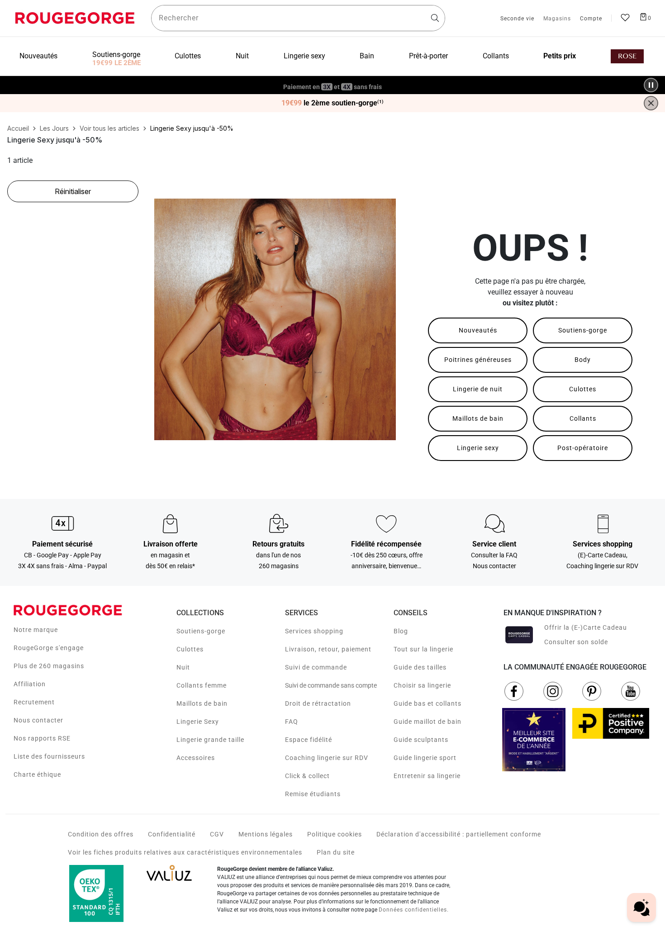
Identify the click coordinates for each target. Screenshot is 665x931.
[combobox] (298, 18)
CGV (217, 834)
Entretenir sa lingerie (427, 775)
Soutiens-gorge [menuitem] (116, 54)
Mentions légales (265, 834)
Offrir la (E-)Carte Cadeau (585, 627)
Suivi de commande (316, 667)
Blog (401, 631)
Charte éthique (37, 774)
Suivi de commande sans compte (331, 685)
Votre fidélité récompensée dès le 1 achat (332, 80)
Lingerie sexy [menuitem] (304, 56)
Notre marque (36, 629)
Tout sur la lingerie (423, 649)
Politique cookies (334, 834)
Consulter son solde (576, 642)
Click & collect (307, 775)
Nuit (183, 667)
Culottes (582, 389)
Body (583, 359)
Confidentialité (171, 834)
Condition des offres (100, 834)
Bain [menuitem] (367, 56)
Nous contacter (38, 720)
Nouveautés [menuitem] (38, 56)
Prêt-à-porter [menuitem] (428, 56)
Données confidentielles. (414, 910)
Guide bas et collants (427, 703)
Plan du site (336, 852)
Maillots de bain (478, 418)
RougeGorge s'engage (49, 647)
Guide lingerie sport (425, 757)
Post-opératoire (582, 447)
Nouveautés (478, 330)
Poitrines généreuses (478, 359)
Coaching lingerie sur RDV (326, 757)
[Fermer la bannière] (651, 103)
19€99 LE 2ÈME (116, 63)
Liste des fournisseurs (49, 756)
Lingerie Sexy (197, 721)
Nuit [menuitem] (242, 56)
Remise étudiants (313, 794)
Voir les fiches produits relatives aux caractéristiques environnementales (185, 852)
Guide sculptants (421, 739)
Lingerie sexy (478, 447)
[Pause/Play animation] (651, 85)
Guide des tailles (420, 667)
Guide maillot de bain (427, 721)
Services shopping (314, 631)
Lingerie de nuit (478, 389)
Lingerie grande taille (210, 739)
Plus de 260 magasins (49, 666)
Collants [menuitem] (496, 56)
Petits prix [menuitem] (559, 56)
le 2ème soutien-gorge (332, 103)
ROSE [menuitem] (627, 56)
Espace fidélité (308, 739)
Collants (583, 418)
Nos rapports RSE (42, 738)
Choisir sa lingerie (422, 685)
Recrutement (34, 702)
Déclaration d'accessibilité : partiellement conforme (458, 834)
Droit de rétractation (318, 703)
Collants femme (201, 685)
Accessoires (195, 757)
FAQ (291, 721)
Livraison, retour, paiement (328, 649)
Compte (591, 19)
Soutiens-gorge (582, 330)
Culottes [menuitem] (188, 56)
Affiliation (30, 684)
